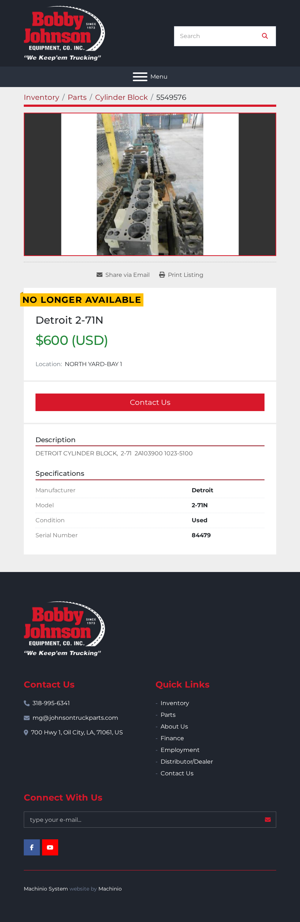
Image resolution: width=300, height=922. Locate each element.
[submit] (265, 36)
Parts (168, 714)
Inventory (175, 703)
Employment (180, 749)
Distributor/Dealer (187, 761)
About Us (174, 726)
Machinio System (46, 888)
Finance (172, 738)
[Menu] (140, 76)
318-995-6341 (51, 703)
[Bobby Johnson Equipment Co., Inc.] (64, 628)
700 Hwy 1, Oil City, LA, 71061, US (77, 732)
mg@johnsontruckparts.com (75, 717)
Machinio (110, 888)
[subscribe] (267, 819)
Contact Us (150, 402)
